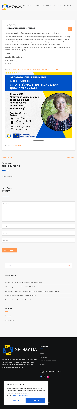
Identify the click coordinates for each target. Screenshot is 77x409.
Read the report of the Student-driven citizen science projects (23, 282)
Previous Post (7, 158)
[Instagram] (48, 377)
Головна (42, 353)
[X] (44, 376)
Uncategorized (16, 145)
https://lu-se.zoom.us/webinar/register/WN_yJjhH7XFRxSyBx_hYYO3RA (35, 69)
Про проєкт (43, 357)
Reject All (16, 400)
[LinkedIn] (41, 376)
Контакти (42, 364)
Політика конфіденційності (20, 395)
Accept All (36, 400)
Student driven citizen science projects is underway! (20, 295)
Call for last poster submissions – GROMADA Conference (22, 287)
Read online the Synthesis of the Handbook (18, 300)
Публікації (8, 316)
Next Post (70, 158)
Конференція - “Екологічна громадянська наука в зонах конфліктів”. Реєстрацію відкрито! (32, 291)
